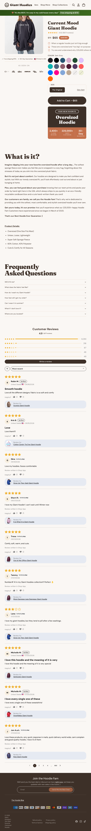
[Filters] (7, 368)
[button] (45, 339)
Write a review (45, 361)
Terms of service (37, 823)
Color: (55, 56)
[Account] (78, 5)
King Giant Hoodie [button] (20, 757)
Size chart (80, 90)
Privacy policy (50, 820)
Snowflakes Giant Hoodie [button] (22, 715)
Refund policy (37, 820)
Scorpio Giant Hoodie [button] (21, 405)
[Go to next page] (61, 765)
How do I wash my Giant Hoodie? (17, 292)
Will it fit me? (10, 282)
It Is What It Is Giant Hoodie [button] (23, 522)
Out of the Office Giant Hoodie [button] (25, 560)
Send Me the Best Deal (61, 790)
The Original (57, 90)
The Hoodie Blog (17, 800)
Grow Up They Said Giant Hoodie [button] (26, 483)
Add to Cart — (67, 100)
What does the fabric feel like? (16, 287)
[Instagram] (80, 821)
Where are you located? (14, 314)
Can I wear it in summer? (14, 303)
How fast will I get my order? (16, 298)
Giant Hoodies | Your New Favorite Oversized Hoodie (8, 822)
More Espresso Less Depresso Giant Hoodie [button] (30, 599)
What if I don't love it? (13, 308)
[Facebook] (76, 821)
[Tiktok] (84, 821)
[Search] (73, 5)
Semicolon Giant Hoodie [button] (22, 677)
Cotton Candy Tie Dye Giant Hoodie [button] (27, 444)
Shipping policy (50, 823)
